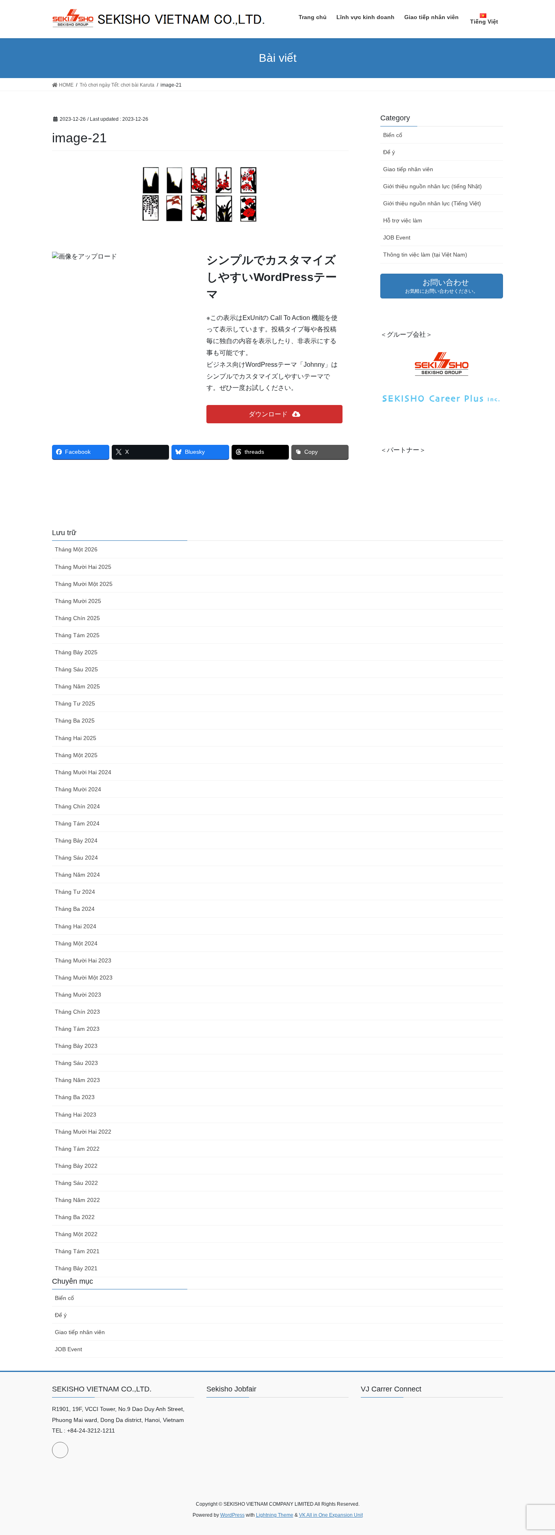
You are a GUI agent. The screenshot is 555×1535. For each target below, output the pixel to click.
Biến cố (392, 135)
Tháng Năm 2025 (77, 686)
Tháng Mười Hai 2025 (83, 567)
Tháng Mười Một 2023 (84, 977)
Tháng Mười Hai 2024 (83, 772)
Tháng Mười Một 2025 (84, 584)
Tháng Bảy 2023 (76, 1046)
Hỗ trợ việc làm (402, 220)
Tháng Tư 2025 (75, 703)
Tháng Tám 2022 (77, 1148)
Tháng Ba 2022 (75, 1217)
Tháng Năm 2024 (77, 874)
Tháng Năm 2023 (77, 1080)
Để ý (389, 152)
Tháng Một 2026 (76, 549)
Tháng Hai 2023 (75, 1114)
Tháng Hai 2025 (75, 738)
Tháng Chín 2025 (77, 618)
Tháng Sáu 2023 (76, 1063)
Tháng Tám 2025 (77, 635)
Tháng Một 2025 (76, 755)
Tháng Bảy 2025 (76, 652)
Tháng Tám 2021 (77, 1251)
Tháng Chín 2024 (77, 806)
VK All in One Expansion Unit (331, 1515)
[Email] (60, 1450)
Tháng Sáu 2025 (76, 669)
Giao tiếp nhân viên (408, 169)
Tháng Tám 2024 (77, 823)
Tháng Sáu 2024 (76, 857)
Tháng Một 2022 (76, 1234)
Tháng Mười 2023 (78, 994)
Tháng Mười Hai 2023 (83, 960)
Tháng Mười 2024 (78, 789)
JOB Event (396, 237)
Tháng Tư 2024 (75, 891)
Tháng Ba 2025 (75, 720)
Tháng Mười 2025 (78, 601)
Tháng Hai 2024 (75, 926)
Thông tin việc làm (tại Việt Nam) (425, 254)
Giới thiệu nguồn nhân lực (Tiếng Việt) (432, 203)
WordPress (232, 1515)
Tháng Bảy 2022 (76, 1166)
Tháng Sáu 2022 (76, 1183)
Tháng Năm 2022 (77, 1200)
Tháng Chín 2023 (77, 1011)
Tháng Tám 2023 (77, 1029)
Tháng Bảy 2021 (76, 1268)
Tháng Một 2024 (76, 943)
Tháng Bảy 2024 (76, 840)
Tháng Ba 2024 (75, 909)
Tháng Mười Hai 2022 (83, 1131)
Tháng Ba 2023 (75, 1097)
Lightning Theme (274, 1515)
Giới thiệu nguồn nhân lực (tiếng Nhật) (432, 186)
